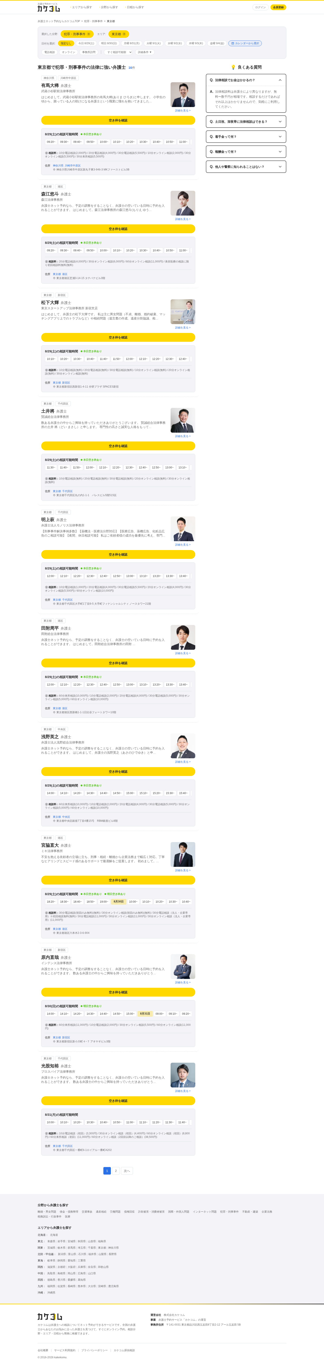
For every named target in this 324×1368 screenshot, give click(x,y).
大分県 (92, 1286)
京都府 (61, 1267)
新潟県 (62, 1254)
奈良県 (92, 1267)
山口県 (92, 1273)
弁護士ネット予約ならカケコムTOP (59, 21)
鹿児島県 (113, 1286)
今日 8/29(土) (86, 43)
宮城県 (72, 1241)
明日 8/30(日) (109, 43)
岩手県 (61, 1241)
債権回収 (129, 1211)
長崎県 (72, 1286)
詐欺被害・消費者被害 (151, 1211)
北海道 (54, 1234)
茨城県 (51, 1247)
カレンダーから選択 (247, 43)
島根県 (61, 1273)
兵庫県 (82, 1267)
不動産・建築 (250, 1211)
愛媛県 (72, 1279)
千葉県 (92, 1247)
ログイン (260, 7)
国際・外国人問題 (178, 1211)
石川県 (82, 1254)
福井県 (92, 1254)
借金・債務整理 (69, 1211)
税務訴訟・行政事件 (49, 1216)
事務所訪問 (88, 52)
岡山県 (72, 1273)
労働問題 (115, 1211)
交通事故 (87, 1211)
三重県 (82, 1260)
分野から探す (108, 7)
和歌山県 (103, 1267)
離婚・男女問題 (47, 1211)
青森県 (51, 1241)
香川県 (61, 1279)
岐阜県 (51, 1260)
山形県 (92, 1241)
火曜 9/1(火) (154, 43)
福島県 (102, 1241)
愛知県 (72, 1260)
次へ (127, 1171)
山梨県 (102, 1254)
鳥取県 (51, 1273)
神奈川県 (113, 1247)
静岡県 (61, 1260)
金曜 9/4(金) (217, 43)
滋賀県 (51, 1267)
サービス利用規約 (64, 1350)
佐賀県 (61, 1286)
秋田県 (82, 1241)
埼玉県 (82, 1247)
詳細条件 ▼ (145, 52)
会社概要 (43, 1350)
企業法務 (267, 1211)
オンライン (68, 52)
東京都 (102, 1247)
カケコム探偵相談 (124, 1350)
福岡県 (51, 1286)
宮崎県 (102, 1286)
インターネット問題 (205, 1211)
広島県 (82, 1273)
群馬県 (72, 1247)
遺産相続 (101, 1211)
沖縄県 (51, 1292)
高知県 (82, 1279)
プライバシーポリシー (94, 1350)
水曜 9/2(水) (175, 43)
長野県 (113, 1254)
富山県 (72, 1254)
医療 (67, 1216)
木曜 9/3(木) (196, 43)
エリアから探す (81, 7)
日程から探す (134, 7)
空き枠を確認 (118, 120)
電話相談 (49, 52)
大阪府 (72, 1267)
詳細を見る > (183, 110)
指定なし (66, 43)
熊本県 (82, 1286)
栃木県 (61, 1247)
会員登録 (278, 7)
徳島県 (51, 1279)
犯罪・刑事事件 (93, 21)
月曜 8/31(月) (132, 43)
